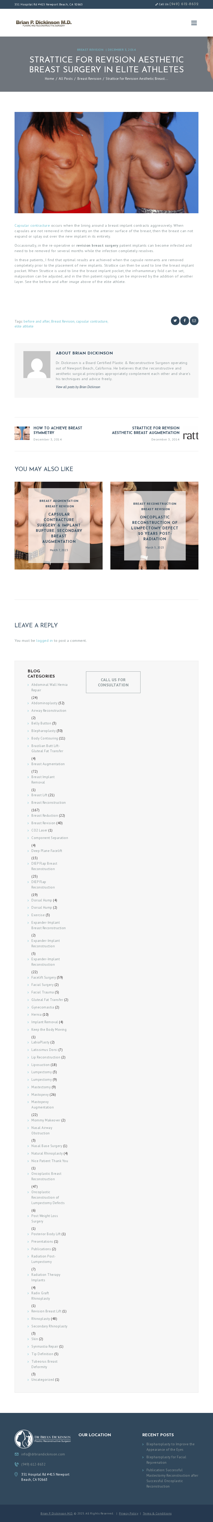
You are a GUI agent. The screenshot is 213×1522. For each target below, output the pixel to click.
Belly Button (41, 723)
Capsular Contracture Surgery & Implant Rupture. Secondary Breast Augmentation (59, 528)
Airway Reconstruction (48, 710)
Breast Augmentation (58, 501)
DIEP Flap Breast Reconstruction (44, 866)
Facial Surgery (42, 985)
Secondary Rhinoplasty (49, 1326)
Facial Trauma (42, 992)
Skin (34, 1339)
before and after (37, 321)
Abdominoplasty (44, 703)
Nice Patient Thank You (49, 1161)
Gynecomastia (42, 1007)
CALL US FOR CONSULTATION (113, 682)
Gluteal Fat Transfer (47, 1000)
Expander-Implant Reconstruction (45, 943)
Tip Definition (42, 1354)
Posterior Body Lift (46, 1234)
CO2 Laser (39, 830)
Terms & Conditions (157, 1513)
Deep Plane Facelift (46, 851)
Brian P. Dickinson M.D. (57, 1513)
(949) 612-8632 (183, 4)
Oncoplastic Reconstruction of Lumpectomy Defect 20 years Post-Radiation (154, 528)
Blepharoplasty (43, 731)
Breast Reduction (44, 815)
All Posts (66, 78)
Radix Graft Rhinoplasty (40, 1296)
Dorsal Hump (41, 900)
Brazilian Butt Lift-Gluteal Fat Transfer (47, 748)
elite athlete (24, 326)
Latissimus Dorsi (44, 1050)
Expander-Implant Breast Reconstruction (48, 925)
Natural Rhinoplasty (47, 1153)
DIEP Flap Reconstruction (43, 885)
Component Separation (49, 838)
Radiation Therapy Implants (46, 1277)
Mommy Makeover (45, 1120)
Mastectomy (41, 1087)
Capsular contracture (32, 225)
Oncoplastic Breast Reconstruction (46, 1176)
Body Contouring (44, 738)
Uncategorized (42, 1379)
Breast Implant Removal (43, 780)
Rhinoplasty (40, 1319)
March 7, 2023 (59, 550)
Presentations (42, 1241)
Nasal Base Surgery (46, 1146)
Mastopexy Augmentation (42, 1105)
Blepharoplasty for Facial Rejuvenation (167, 1460)
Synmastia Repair (44, 1346)
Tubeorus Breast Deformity (44, 1364)
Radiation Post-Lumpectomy (43, 1259)
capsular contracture (92, 321)
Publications (41, 1249)
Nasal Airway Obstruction (41, 1130)
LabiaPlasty (40, 1042)
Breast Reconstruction (154, 504)
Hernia (36, 1014)
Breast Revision (90, 50)
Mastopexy (40, 1094)
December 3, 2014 (122, 50)
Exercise (38, 915)
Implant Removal (44, 1022)
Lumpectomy (41, 1072)
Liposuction (40, 1065)
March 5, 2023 (154, 547)
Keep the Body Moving (48, 1029)
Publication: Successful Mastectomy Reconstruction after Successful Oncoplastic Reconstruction (172, 1478)
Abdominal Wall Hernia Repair (49, 687)
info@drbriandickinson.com (43, 1454)
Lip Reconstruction (45, 1057)
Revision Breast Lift (46, 1311)
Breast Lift (39, 795)
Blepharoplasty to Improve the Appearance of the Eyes (171, 1447)
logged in (44, 640)
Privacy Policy (128, 1513)
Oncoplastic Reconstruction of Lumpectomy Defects (48, 1197)
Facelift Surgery (43, 977)
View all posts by (78, 387)
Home (49, 78)
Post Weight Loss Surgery (44, 1219)
